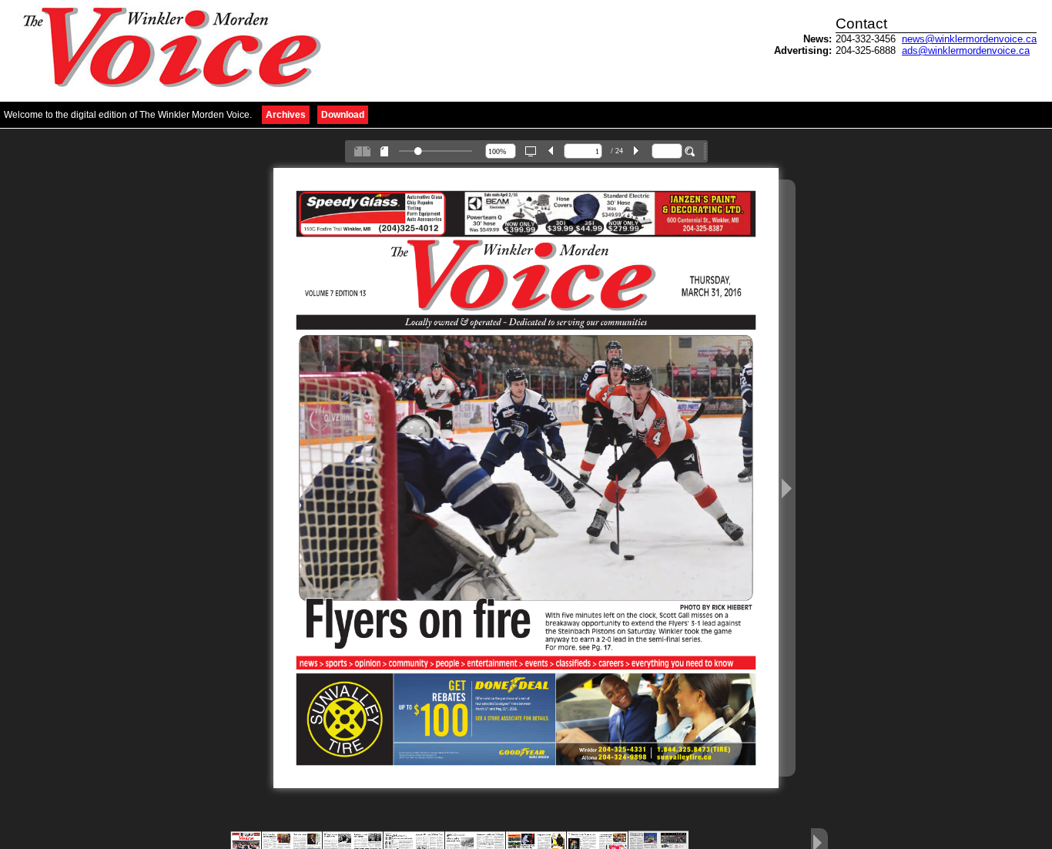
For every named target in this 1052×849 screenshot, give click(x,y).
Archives (286, 114)
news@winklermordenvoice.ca (969, 39)
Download (342, 114)
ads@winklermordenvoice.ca (966, 50)
